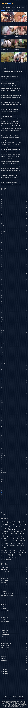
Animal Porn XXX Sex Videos (14, 610)
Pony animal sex (14, 597)
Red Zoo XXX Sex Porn (14, 571)
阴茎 (14, 266)
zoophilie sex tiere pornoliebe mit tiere (10, 132)
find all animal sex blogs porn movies (9, 177)
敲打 (2, 529)
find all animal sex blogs (7, 180)
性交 (14, 450)
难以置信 (14, 343)
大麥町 (14, 262)
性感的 (17, 527)
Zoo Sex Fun (14, 576)
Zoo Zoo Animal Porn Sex (14, 643)
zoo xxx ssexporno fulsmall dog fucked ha (11, 95)
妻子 (14, 499)
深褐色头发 (14, 231)
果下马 (14, 428)
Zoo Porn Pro (14, 604)
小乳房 (14, 244)
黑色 (9, 529)
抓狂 (14, 303)
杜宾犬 (18, 545)
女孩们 (14, 310)
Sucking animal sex (14, 634)
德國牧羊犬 (14, 455)
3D (5, 533)
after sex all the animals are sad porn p (10, 78)
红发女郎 (14, 442)
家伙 (14, 279)
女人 (14, 503)
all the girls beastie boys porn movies (9, 168)
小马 (2, 550)
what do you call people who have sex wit (11, 140)
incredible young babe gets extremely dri (10, 102)
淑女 (14, 365)
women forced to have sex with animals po (11, 128)
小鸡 (18, 543)
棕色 (24, 550)
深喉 (14, 264)
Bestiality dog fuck (14, 673)
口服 (24, 540)
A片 (13, 529)
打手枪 (14, 319)
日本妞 (14, 352)
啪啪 (14, 214)
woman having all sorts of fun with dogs (10, 81)
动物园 (14, 512)
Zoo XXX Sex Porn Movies (14, 602)
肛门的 (22, 536)
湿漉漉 (14, 494)
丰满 (14, 238)
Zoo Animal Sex (14, 628)
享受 (13, 526)
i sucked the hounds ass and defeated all (10, 149)
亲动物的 (7, 543)
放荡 (2, 557)
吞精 (14, 470)
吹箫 (14, 227)
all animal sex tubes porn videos (8, 173)
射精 (14, 356)
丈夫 (14, 336)
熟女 (14, 393)
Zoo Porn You (14, 606)
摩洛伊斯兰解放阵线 (6, 559)
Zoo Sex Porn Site (14, 586)
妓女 (14, 327)
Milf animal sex (14, 660)
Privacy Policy (17, 696)
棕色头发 (14, 229)
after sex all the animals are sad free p (10, 151)
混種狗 (14, 402)
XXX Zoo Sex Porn (14, 638)
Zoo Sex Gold (14, 608)
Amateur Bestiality (14, 630)
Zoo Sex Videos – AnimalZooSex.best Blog (14, 698)
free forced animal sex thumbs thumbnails (11, 156)
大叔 (14, 293)
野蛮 (14, 233)
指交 (14, 297)
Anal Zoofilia (14, 591)
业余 (14, 196)
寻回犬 (14, 444)
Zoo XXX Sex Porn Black (14, 664)
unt (14, 536)
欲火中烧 (14, 330)
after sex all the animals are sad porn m (10, 114)
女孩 (9, 533)
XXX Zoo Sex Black (14, 580)
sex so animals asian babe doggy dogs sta (11, 130)
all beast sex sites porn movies (8, 163)
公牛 (14, 236)
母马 (14, 382)
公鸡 (25, 524)
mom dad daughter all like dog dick (9, 107)
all (2, 71)
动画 (14, 203)
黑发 (14, 223)
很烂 (9, 540)
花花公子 (10, 555)
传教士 (14, 395)
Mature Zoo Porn (14, 662)
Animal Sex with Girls (14, 621)
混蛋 (13, 540)
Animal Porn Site (14, 582)
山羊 (14, 312)
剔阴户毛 (14, 453)
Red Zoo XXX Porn (14, 578)
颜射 (14, 255)
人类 (14, 334)
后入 (14, 271)
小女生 (14, 371)
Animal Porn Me (14, 573)
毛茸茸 (14, 317)
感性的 (24, 555)
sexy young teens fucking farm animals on (11, 104)
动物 (14, 201)
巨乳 (14, 387)
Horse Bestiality (14, 641)
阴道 (14, 435)
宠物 (14, 424)
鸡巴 (14, 249)
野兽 (14, 216)
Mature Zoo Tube (14, 649)
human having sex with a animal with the (10, 76)
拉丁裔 (14, 367)
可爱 (11, 531)
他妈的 (12, 522)
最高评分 (17, 10)
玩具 (14, 483)
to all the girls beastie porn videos (9, 182)
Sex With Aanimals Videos (14, 636)
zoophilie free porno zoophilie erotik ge (10, 137)
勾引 (14, 448)
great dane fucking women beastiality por (10, 144)
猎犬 (5, 538)
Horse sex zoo (14, 656)
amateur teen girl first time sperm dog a (10, 158)
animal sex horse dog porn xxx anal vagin (11, 165)
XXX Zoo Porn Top (14, 615)
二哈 (14, 338)
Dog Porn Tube (14, 623)
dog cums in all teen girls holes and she (13, 71)
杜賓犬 (14, 268)
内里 (14, 347)
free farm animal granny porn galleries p (10, 154)
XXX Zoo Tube (14, 669)
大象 (14, 286)
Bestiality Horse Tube (14, 654)
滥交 (14, 194)
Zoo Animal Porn (14, 632)
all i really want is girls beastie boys (9, 121)
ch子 (17, 550)
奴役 (14, 275)
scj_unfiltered (14, 472)
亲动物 (3, 552)
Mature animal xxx (14, 625)
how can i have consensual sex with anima (11, 118)
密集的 (18, 552)
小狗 (14, 273)
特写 (14, 247)
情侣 (14, 251)
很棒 (2, 540)
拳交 (14, 301)
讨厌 (18, 536)
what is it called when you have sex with (10, 170)
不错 (2, 536)
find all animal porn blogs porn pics (9, 92)
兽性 (14, 218)
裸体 (14, 321)
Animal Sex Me (14, 569)
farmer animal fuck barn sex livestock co (10, 109)
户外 (14, 413)
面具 (14, 385)
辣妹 (14, 550)
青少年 (14, 477)
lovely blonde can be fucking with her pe (10, 97)
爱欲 (14, 374)
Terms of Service (8, 696)
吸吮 (14, 468)
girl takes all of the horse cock (8, 83)
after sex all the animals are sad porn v (10, 135)
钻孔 (14, 277)
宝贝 (14, 212)
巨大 (2, 543)
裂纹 (16, 557)
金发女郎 (14, 225)
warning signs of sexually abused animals (11, 184)
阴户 (14, 257)
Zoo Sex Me (14, 589)
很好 (11, 552)
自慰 (14, 389)
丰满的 (16, 555)
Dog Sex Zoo (14, 651)
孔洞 (14, 323)
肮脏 (12, 533)
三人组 (14, 479)
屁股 (14, 207)
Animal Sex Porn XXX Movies (14, 593)
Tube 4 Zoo (14, 658)
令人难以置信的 (12, 545)
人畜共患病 (14, 514)
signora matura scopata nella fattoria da (10, 111)
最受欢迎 (3, 10)
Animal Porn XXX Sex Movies (14, 595)
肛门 (14, 199)
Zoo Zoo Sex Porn (14, 617)
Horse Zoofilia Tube (14, 647)
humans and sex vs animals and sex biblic (11, 100)
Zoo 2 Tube (14, 619)
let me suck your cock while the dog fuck (10, 125)
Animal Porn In (14, 612)
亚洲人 (14, 205)
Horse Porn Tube (14, 567)
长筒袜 (14, 466)
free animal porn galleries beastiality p (10, 161)
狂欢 (14, 411)
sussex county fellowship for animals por (10, 175)
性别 (18, 522)
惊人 (23, 526)
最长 (13, 10)
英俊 (20, 555)
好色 (14, 376)
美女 (22, 552)
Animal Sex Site (14, 584)
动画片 (14, 242)
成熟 (14, 391)
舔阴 (14, 369)
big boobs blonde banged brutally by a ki (10, 88)
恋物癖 (14, 295)
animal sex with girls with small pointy (10, 85)
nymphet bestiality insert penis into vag (10, 90)
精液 (14, 461)
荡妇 (14, 457)
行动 (12, 524)
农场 (14, 290)
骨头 (13, 557)
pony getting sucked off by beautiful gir (10, 123)
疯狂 (14, 345)
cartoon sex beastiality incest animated (10, 74)
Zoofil (9, 557)
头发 (21, 550)
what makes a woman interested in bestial (11, 142)
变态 (14, 422)
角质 (16, 524)
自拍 (14, 325)
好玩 (21, 529)
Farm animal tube (14, 667)
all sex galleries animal (6, 116)
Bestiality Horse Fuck (14, 645)
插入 (14, 417)
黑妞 (14, 284)
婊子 (14, 220)
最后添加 (8, 10)
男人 (14, 380)
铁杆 (6, 550)
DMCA (23, 696)
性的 (10, 550)
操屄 (14, 306)
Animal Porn (14, 599)
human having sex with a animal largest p (11, 147)
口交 (14, 400)
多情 (14, 538)
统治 (10, 548)
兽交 (6, 522)
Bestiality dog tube (14, 671)
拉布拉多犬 (14, 363)
